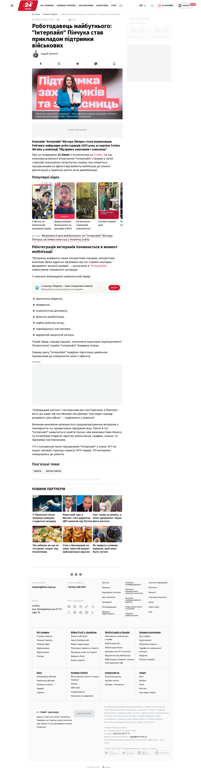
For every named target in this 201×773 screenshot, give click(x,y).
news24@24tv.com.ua (43, 587)
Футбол (142, 680)
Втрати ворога (78, 660)
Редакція (106, 588)
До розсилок (84, 714)
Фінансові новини (148, 644)
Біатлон (143, 688)
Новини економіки (150, 632)
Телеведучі (107, 602)
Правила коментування (131, 615)
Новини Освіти (79, 672)
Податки (143, 655)
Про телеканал (108, 597)
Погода (40, 656)
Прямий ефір (43, 644)
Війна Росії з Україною (84, 632)
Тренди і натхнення (114, 684)
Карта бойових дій (80, 640)
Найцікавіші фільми (46, 676)
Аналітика (102, 5)
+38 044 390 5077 (77, 587)
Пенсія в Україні (147, 659)
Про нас (105, 583)
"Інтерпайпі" (98, 265)
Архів (151, 602)
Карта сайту (154, 607)
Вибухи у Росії (77, 656)
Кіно (39, 672)
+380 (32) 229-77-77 (121, 733)
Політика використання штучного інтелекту (134, 591)
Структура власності (158, 597)
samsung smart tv (162, 752)
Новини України (66, 5)
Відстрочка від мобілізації (117, 655)
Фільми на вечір (45, 684)
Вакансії (152, 592)
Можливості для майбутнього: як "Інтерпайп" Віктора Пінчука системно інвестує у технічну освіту (72, 237)
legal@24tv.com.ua (138, 737)
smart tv (145, 752)
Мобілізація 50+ (112, 643)
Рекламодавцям (109, 607)
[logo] (28, 6)
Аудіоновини (43, 652)
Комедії (40, 688)
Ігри (113, 5)
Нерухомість (112, 672)
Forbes (98, 154)
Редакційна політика (111, 592)
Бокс (141, 676)
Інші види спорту (147, 692)
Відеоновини (43, 648)
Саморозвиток (78, 692)
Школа (74, 684)
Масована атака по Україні (84, 652)
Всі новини (47, 5)
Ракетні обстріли (79, 636)
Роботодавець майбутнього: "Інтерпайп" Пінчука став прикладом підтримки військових (91, 14)
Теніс (141, 684)
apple (129, 752)
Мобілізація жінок (114, 647)
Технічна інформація (158, 583)
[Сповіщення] (152, 6)
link (69, 606)
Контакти (153, 588)
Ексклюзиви (86, 5)
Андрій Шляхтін (49, 54)
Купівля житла (112, 680)
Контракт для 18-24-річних (118, 651)
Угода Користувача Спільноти (133, 608)
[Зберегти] (114, 63)
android (112, 752)
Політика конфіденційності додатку (133, 600)
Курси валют (145, 640)
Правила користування (108, 613)
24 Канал (36, 14)
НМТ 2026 (75, 688)
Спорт (142, 672)
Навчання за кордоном (82, 696)
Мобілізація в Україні (117, 632)
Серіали (40, 692)
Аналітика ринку (113, 676)
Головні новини (44, 636)
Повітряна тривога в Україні (84, 648)
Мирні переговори (80, 644)
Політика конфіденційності (133, 584)
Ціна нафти (144, 636)
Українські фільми (45, 680)
